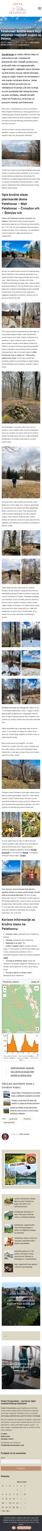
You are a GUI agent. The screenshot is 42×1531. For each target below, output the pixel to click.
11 (3, 1499)
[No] (39, 1523)
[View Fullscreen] (4, 995)
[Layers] (36, 988)
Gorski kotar (8, 54)
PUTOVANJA (21, 1289)
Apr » (8, 1511)
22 (17, 1503)
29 (17, 1507)
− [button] (4, 990)
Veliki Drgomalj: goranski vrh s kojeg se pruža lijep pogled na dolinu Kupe (22, 1072)
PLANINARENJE (23, 45)
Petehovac (27, 1119)
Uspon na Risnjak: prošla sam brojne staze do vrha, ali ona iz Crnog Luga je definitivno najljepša (24, 1110)
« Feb (3, 1511)
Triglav (23, 856)
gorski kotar (13, 1119)
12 (6, 1499)
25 (3, 1507)
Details (34, 982)
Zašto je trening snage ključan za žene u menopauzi (21, 1367)
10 (25, 1494)
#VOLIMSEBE (21, 1359)
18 (3, 1503)
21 (14, 1503)
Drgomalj (5, 853)
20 (10, 1503)
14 (14, 1499)
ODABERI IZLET (11, 45)
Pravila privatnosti (24, 1528)
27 (10, 1507)
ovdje (5, 958)
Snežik (25, 853)
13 (10, 1499)
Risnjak (34, 850)
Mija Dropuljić (13, 42)
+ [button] (4, 987)
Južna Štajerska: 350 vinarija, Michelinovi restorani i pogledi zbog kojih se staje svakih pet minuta (21, 1300)
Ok (14, 1528)
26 (6, 1507)
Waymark (20, 1032)
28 (14, 1507)
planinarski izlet (9, 1122)
